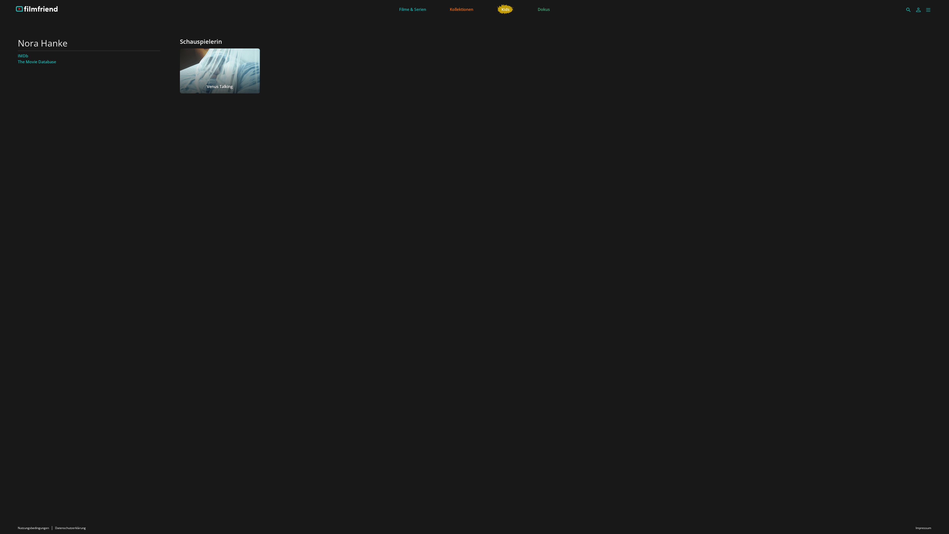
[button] (928, 10)
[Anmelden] (918, 10)
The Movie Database (37, 62)
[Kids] (505, 9)
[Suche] (908, 10)
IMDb (23, 56)
